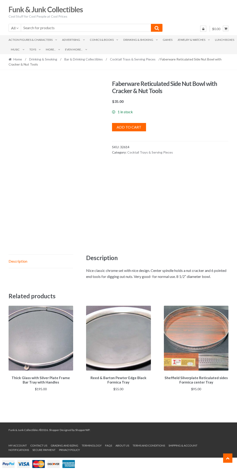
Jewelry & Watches (191, 39)
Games (167, 39)
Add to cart (129, 127)
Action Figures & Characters (31, 39)
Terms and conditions (149, 445)
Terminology (92, 445)
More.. (51, 49)
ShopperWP (82, 430)
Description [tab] (18, 261)
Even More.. (73, 49)
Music (15, 49)
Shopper (54, 430)
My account (18, 445)
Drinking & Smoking (138, 39)
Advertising (71, 39)
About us (122, 445)
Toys (32, 49)
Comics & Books (102, 39)
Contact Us (38, 445)
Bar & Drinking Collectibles (83, 59)
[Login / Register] (203, 29)
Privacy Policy (69, 450)
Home (17, 59)
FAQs (108, 445)
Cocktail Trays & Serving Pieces (133, 59)
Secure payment (44, 450)
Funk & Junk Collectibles (46, 9)
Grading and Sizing (64, 445)
